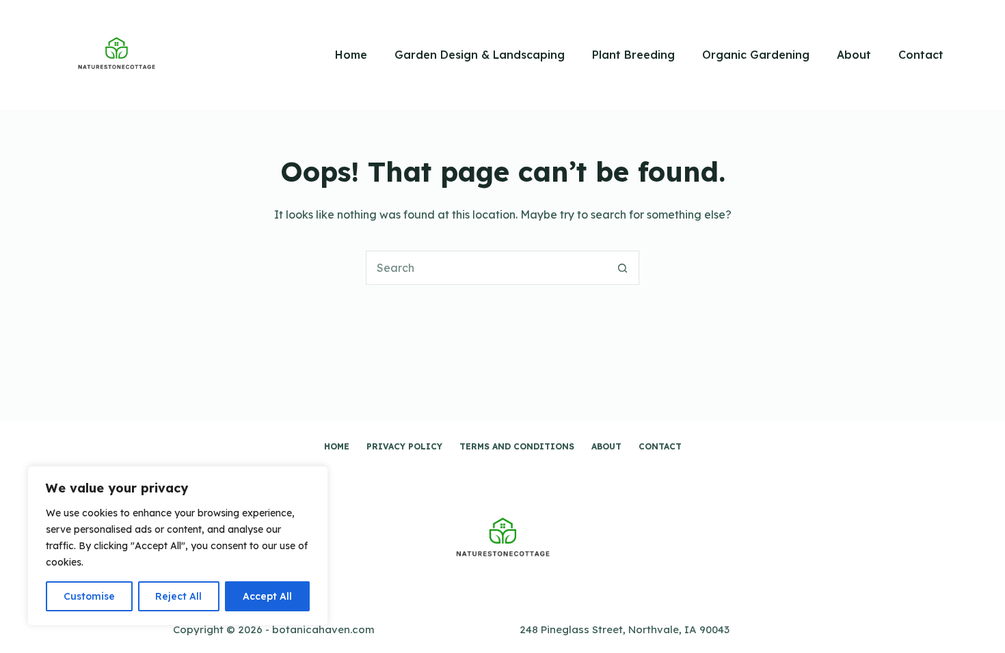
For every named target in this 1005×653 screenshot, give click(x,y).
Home (351, 54)
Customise (89, 596)
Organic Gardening (755, 54)
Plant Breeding (633, 54)
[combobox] (486, 268)
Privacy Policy (404, 446)
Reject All (178, 596)
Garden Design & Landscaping (479, 54)
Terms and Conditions (516, 446)
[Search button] (622, 267)
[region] (177, 546)
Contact (920, 54)
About (854, 54)
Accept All (267, 596)
